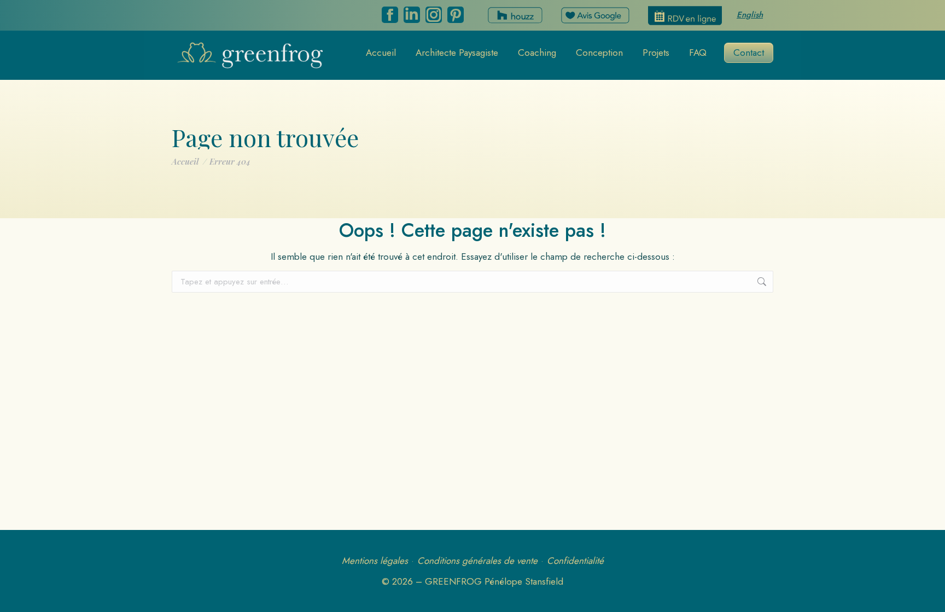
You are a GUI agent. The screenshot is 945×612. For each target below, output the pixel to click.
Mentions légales (375, 560)
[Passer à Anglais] (750, 16)
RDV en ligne (685, 15)
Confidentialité (575, 560)
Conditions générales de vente (477, 560)
